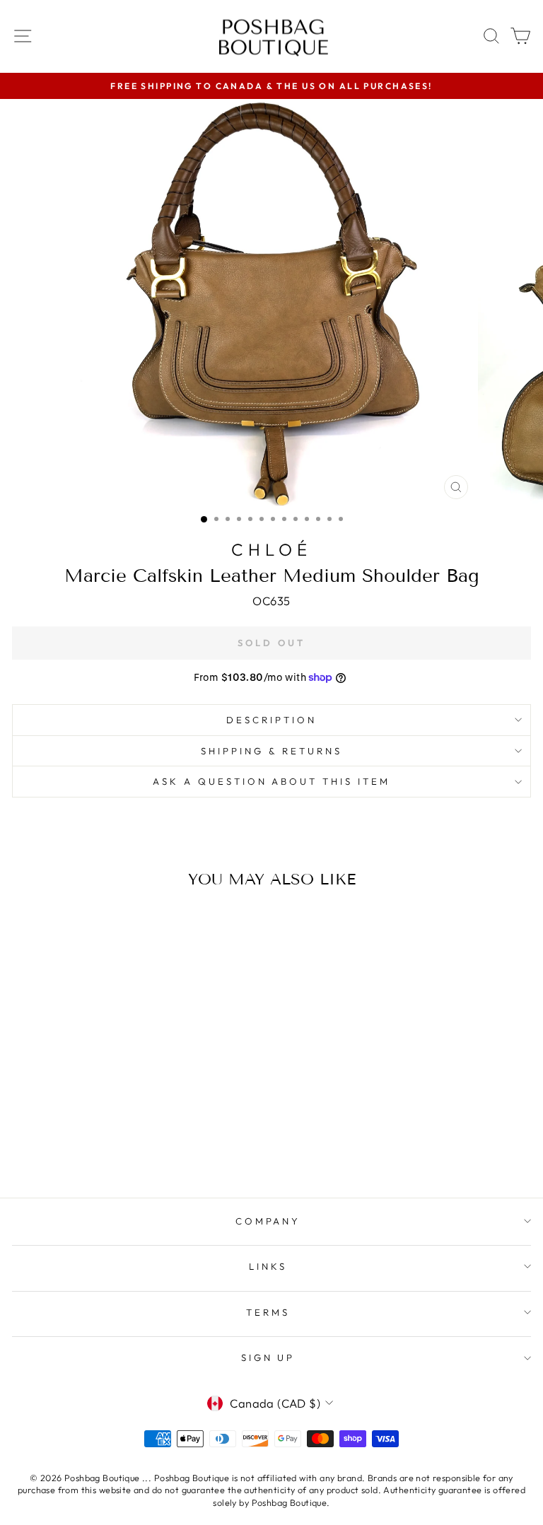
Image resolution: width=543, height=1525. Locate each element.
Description (271, 719)
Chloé (271, 549)
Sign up (268, 1357)
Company (268, 1221)
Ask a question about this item (271, 781)
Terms (268, 1312)
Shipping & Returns (271, 750)
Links (268, 1266)
